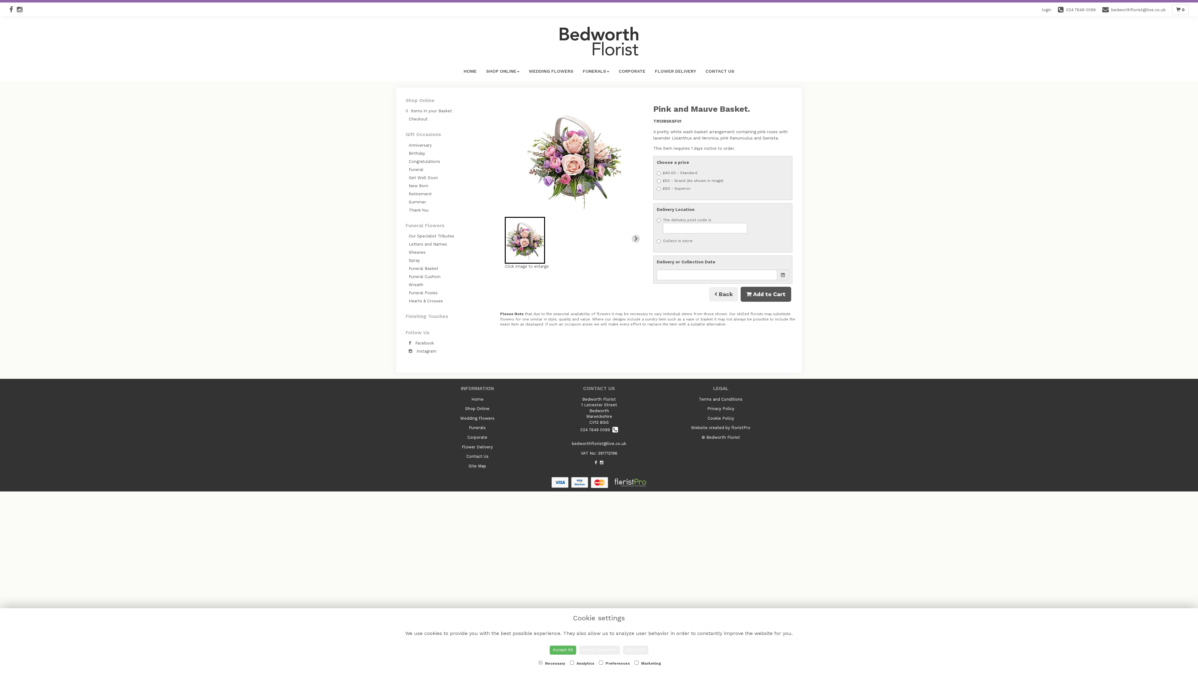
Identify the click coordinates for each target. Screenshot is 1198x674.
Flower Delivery (675, 71)
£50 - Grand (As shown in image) (693, 180)
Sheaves (417, 252)
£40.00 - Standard (680, 173)
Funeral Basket (423, 268)
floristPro (740, 427)
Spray (414, 260)
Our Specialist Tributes (431, 236)
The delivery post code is (687, 220)
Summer (417, 202)
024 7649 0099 (596, 429)
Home (470, 71)
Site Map (477, 466)
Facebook (424, 343)
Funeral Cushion (425, 276)
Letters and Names (428, 244)
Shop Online (501, 71)
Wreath (416, 284)
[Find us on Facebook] (13, 9)
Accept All (563, 649)
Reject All (635, 649)
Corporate (632, 71)
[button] (525, 240)
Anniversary (420, 145)
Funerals (594, 71)
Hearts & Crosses (426, 301)
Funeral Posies (423, 293)
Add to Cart (769, 294)
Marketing (650, 663)
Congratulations (424, 161)
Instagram (425, 351)
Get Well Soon (423, 177)
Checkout (418, 119)
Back (725, 294)
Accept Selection (599, 649)
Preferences (617, 663)
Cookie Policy (721, 418)
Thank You (419, 210)
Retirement (420, 194)
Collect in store (678, 241)
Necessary (554, 663)
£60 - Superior (677, 188)
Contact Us (719, 71)
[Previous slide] (513, 239)
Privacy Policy (720, 408)
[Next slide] (636, 239)
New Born (418, 185)
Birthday (417, 153)
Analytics (585, 663)
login (1046, 9)
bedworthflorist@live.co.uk (599, 443)
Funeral (416, 169)
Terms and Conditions (721, 399)
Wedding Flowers (551, 71)
